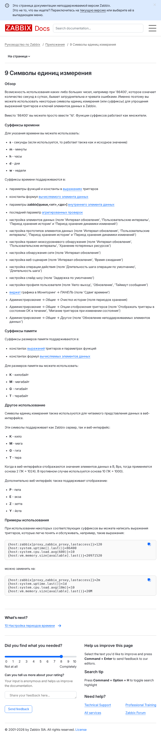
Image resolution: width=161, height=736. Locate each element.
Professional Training (140, 705)
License (81, 729)
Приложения (55, 44)
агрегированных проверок (62, 212)
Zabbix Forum (135, 713)
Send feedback (18, 709)
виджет (15, 292)
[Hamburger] (152, 28)
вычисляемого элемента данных (63, 197)
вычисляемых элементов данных (65, 356)
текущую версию (93, 10)
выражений (36, 348)
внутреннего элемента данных (91, 204)
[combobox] (99, 28)
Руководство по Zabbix (22, 44)
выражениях (72, 189)
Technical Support (97, 705)
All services (92, 713)
